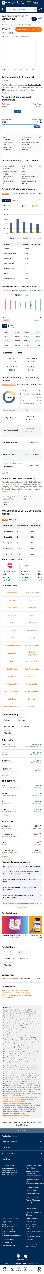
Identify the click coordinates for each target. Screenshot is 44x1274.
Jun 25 (38, 238)
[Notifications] (40, 9)
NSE (34, 19)
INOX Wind (12, 677)
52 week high (9, 958)
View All (5, 473)
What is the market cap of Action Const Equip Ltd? (21, 881)
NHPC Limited (32, 623)
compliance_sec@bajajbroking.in (14, 1098)
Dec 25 (25, 238)
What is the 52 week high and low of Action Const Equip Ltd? (20, 896)
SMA (11, 326)
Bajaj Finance (12, 669)
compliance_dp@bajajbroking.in (14, 1104)
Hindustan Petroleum (12, 707)
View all (5, 775)
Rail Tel (32, 638)
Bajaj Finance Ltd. (31, 1224)
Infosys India (32, 630)
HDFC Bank (12, 630)
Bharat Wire (12, 653)
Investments (13, 979)
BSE (39, 19)
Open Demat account (11, 993)
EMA (4, 326)
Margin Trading (26, 995)
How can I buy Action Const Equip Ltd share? (21, 903)
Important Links (8, 1153)
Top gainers (8, 720)
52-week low (24, 727)
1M (15, 70)
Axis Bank (12, 699)
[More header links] (40, 2)
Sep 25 (32, 238)
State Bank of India (32, 593)
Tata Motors (32, 608)
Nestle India (32, 699)
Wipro (32, 615)
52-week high (9, 727)
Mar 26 (19, 238)
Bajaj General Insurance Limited (32, 1227)
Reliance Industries (32, 645)
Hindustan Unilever (12, 684)
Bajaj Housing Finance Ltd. (33, 1236)
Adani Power (12, 608)
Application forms (9, 1136)
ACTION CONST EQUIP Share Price (31, 979)
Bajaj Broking (29, 1239)
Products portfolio (9, 1142)
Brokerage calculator (20, 990)
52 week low (23, 958)
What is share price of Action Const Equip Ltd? (21, 867)
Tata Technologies (32, 669)
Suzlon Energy (12, 593)
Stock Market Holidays (11, 995)
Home (4, 979)
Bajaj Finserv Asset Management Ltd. (31, 1245)
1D (4, 70)
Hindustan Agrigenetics (32, 653)
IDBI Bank (32, 707)
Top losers (21, 720)
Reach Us (6, 1159)
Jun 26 (12, 238)
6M (27, 70)
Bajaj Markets (30, 1234)
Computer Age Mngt (32, 662)
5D (9, 70)
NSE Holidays (25, 993)
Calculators (6, 1147)
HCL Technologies (12, 692)
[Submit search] (34, 9)
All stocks (7, 733)
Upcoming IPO (8, 998)
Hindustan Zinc (32, 684)
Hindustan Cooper (32, 692)
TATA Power (12, 600)
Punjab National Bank (12, 645)
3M (21, 70)
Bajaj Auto (32, 677)
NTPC (12, 662)
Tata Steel (32, 600)
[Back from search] (3, 9)
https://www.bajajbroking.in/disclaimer (16, 1115)
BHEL (12, 638)
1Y (33, 70)
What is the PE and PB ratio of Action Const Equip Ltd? (20, 889)
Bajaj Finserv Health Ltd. (33, 1242)
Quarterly (6, 200)
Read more (6, 93)
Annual (15, 200)
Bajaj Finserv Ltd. (31, 1221)
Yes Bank (12, 623)
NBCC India (12, 615)
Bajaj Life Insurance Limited (34, 1231)
